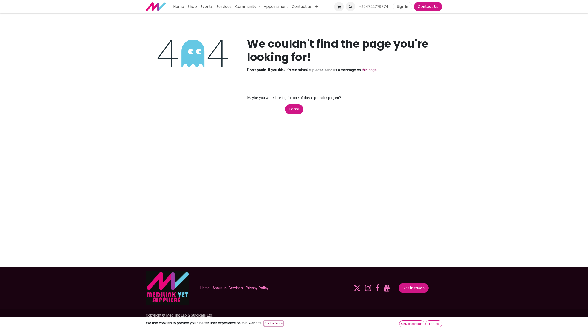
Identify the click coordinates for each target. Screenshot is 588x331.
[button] (350, 6)
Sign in (402, 6)
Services (236, 288)
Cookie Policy (273, 323)
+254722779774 (374, 6)
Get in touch (413, 288)
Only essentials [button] (411, 324)
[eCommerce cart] (339, 6)
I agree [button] (434, 324)
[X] (357, 288)
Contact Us (428, 6)
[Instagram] (368, 288)
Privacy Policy (257, 288)
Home (294, 109)
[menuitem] (178, 6)
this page (369, 70)
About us (219, 288)
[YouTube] (387, 288)
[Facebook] (377, 288)
